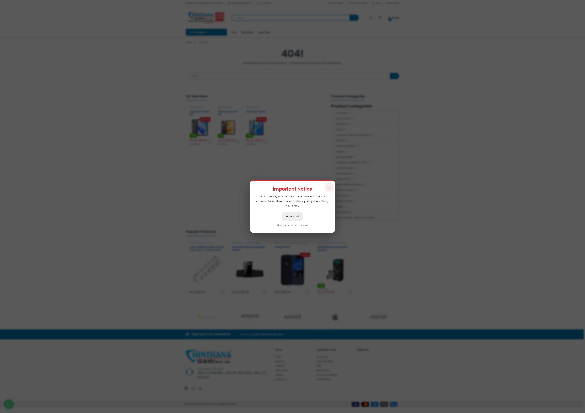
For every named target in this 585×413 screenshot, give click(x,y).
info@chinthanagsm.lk (241, 3)
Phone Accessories (345, 189)
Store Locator (338, 3)
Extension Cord (206, 243)
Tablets (339, 206)
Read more (209, 142)
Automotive (341, 123)
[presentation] (398, 317)
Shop (378, 3)
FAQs (318, 365)
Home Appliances (344, 173)
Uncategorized (343, 212)
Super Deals (264, 32)
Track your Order (324, 361)
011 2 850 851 (265, 3)
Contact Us (280, 379)
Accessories (341, 112)
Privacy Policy (322, 370)
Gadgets (340, 151)
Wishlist (279, 374)
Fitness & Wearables (346, 145)
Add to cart (237, 142)
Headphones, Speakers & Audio (351, 162)
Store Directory (323, 379)
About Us (279, 361)
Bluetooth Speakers (325, 243)
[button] (8, 404)
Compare (279, 365)
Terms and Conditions (327, 374)
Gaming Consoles (344, 156)
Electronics (341, 140)
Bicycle (339, 129)
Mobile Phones (343, 178)
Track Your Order (359, 3)
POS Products (342, 195)
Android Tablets (196, 107)
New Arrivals (247, 32)
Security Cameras (344, 201)
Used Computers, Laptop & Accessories (355, 217)
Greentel (292, 243)
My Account (394, 3)
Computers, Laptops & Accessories (353, 134)
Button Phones (281, 243)
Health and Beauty (345, 168)
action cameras (343, 118)
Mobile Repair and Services (349, 184)
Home (189, 42)
